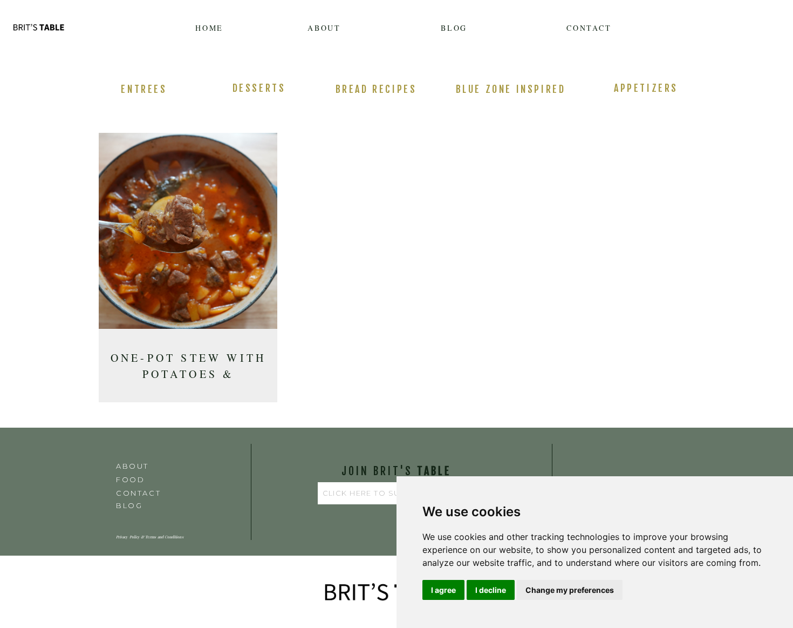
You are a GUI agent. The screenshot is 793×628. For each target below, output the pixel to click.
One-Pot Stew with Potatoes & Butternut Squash (188, 373)
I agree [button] (443, 590)
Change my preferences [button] (569, 590)
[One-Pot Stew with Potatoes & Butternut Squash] (188, 234)
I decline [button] (490, 590)
